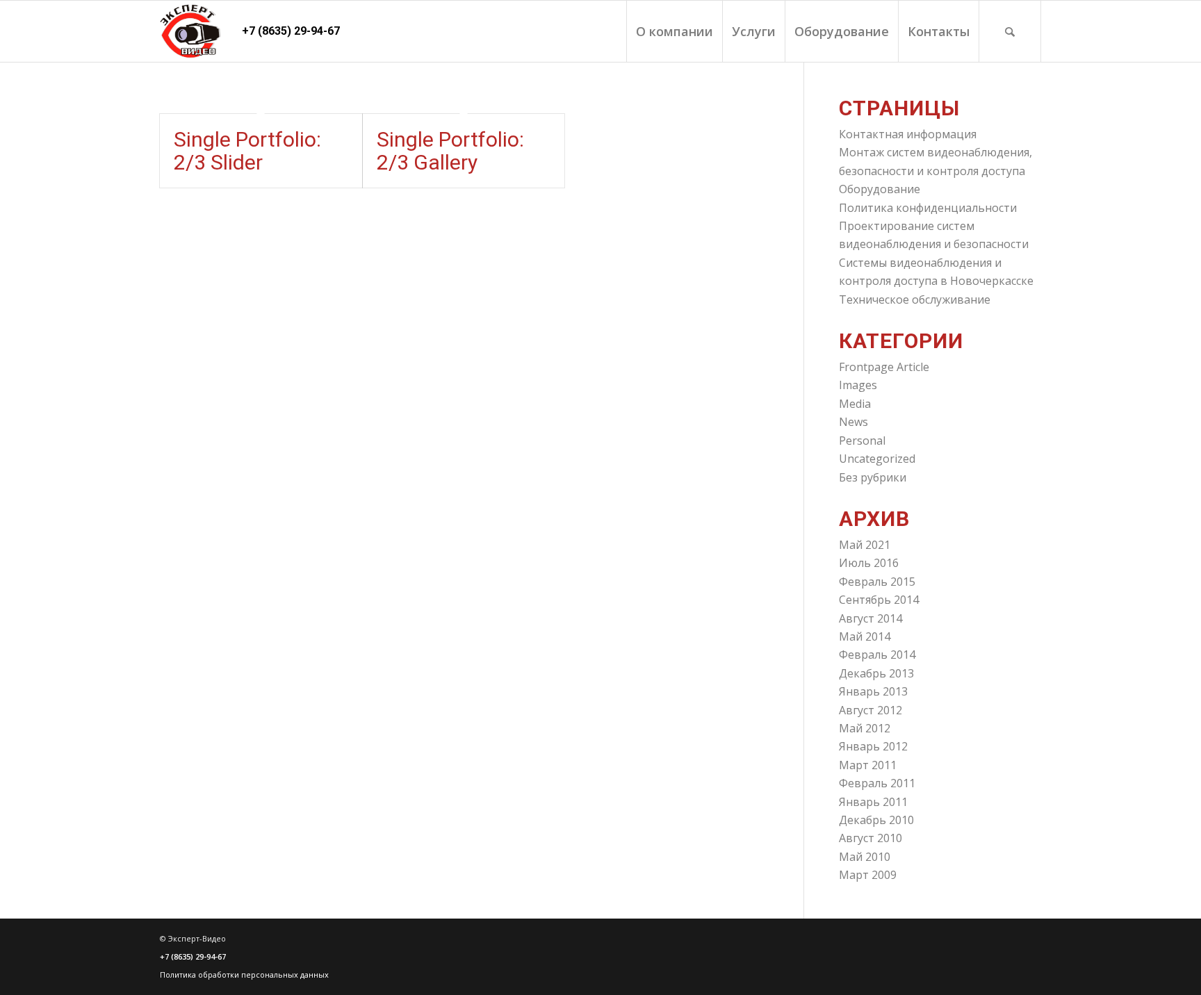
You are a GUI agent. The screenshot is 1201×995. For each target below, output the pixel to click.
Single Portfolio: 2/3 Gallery (450, 150)
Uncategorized (877, 458)
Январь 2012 (873, 746)
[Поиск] (1010, 31)
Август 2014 (870, 618)
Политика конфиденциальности (928, 207)
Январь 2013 (873, 691)
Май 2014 (864, 636)
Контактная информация (908, 134)
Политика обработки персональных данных (244, 974)
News (853, 421)
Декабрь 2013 (876, 673)
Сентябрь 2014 (879, 599)
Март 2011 (868, 765)
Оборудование (879, 189)
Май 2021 (864, 544)
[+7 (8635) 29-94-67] (190, 31)
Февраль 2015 (877, 581)
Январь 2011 (873, 801)
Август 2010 (870, 838)
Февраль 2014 (877, 654)
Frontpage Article (884, 367)
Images (858, 385)
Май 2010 (864, 856)
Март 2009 (868, 874)
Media (855, 403)
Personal (862, 440)
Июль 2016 (869, 562)
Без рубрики (872, 477)
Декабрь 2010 (876, 820)
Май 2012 (864, 728)
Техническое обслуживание (914, 299)
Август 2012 (870, 710)
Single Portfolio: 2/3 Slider (247, 150)
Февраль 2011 (877, 783)
